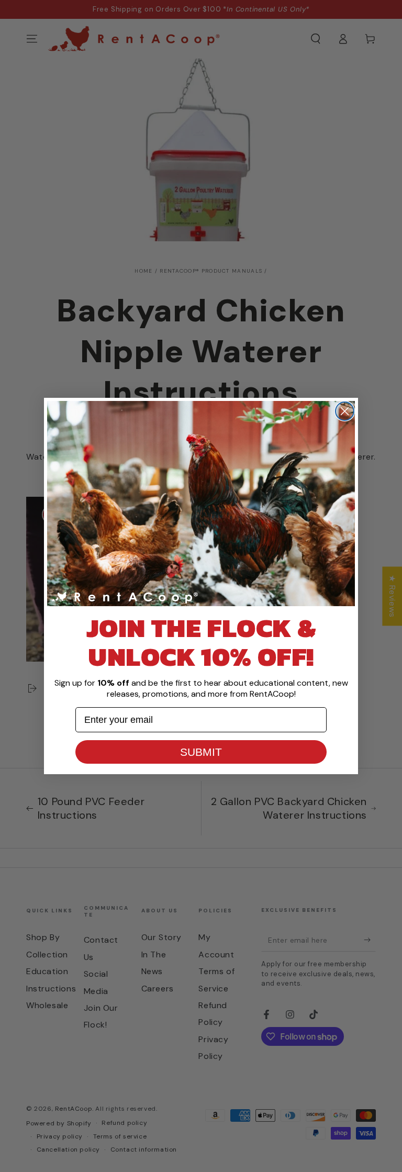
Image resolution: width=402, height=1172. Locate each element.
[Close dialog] (345, 411)
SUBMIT (201, 752)
